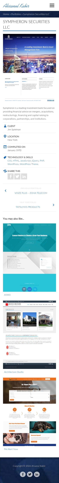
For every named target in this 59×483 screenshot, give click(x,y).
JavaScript (25, 160)
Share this (14, 171)
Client (11, 126)
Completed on (16, 146)
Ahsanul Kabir (38, 465)
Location (13, 136)
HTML (16, 160)
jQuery (35, 160)
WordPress (13, 164)
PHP (42, 160)
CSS (10, 160)
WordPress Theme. (29, 164)
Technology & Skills (20, 157)
